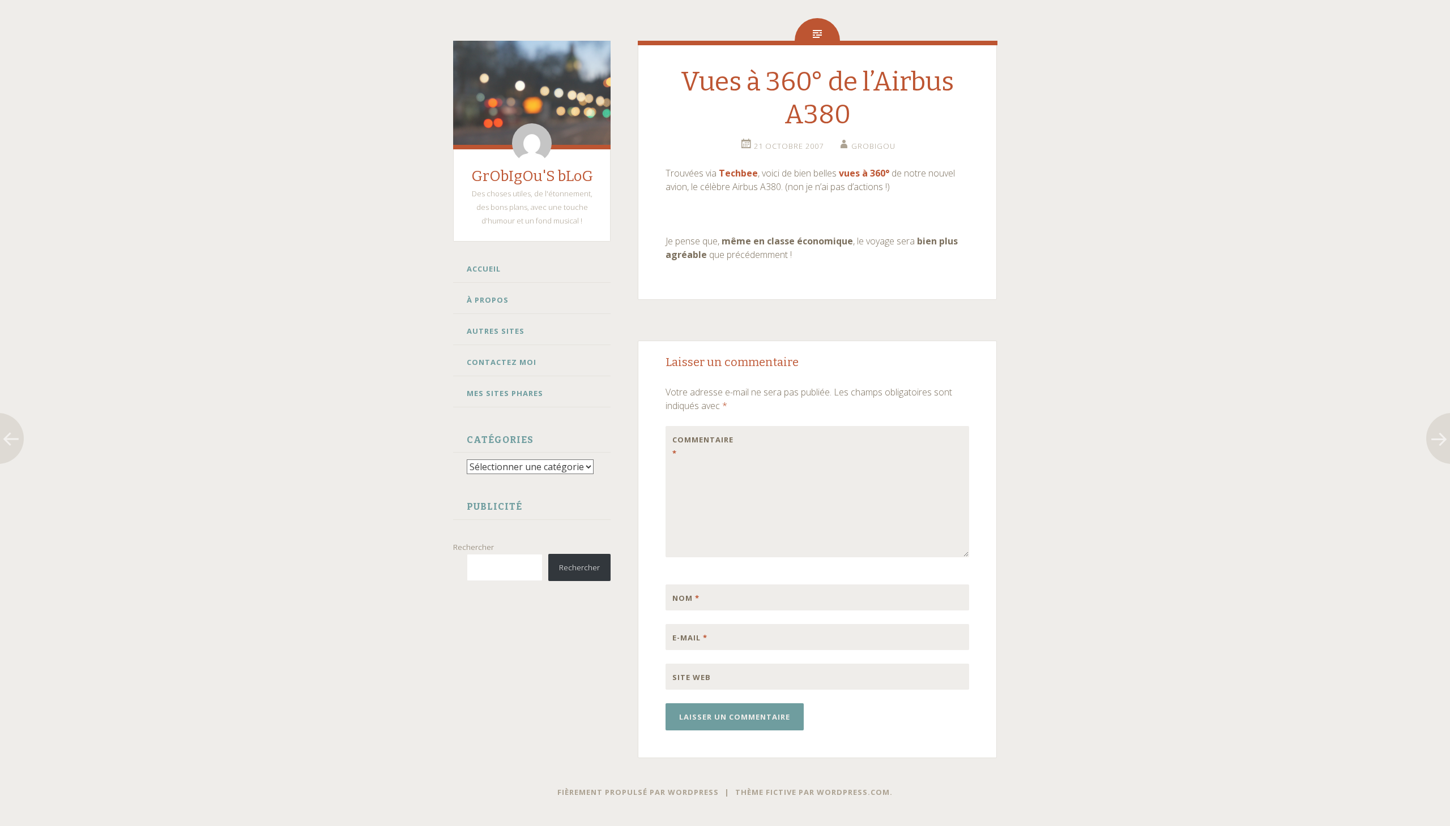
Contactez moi (501, 362)
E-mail (689, 638)
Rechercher (473, 547)
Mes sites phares (505, 393)
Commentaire (696, 446)
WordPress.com (853, 792)
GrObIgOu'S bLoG (532, 176)
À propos (488, 300)
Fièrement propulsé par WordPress (638, 792)
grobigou (873, 146)
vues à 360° (864, 173)
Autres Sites (495, 331)
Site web (691, 677)
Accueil (484, 269)
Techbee (738, 173)
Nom (686, 598)
